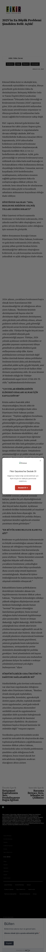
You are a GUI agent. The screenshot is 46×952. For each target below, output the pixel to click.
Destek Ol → (23, 488)
